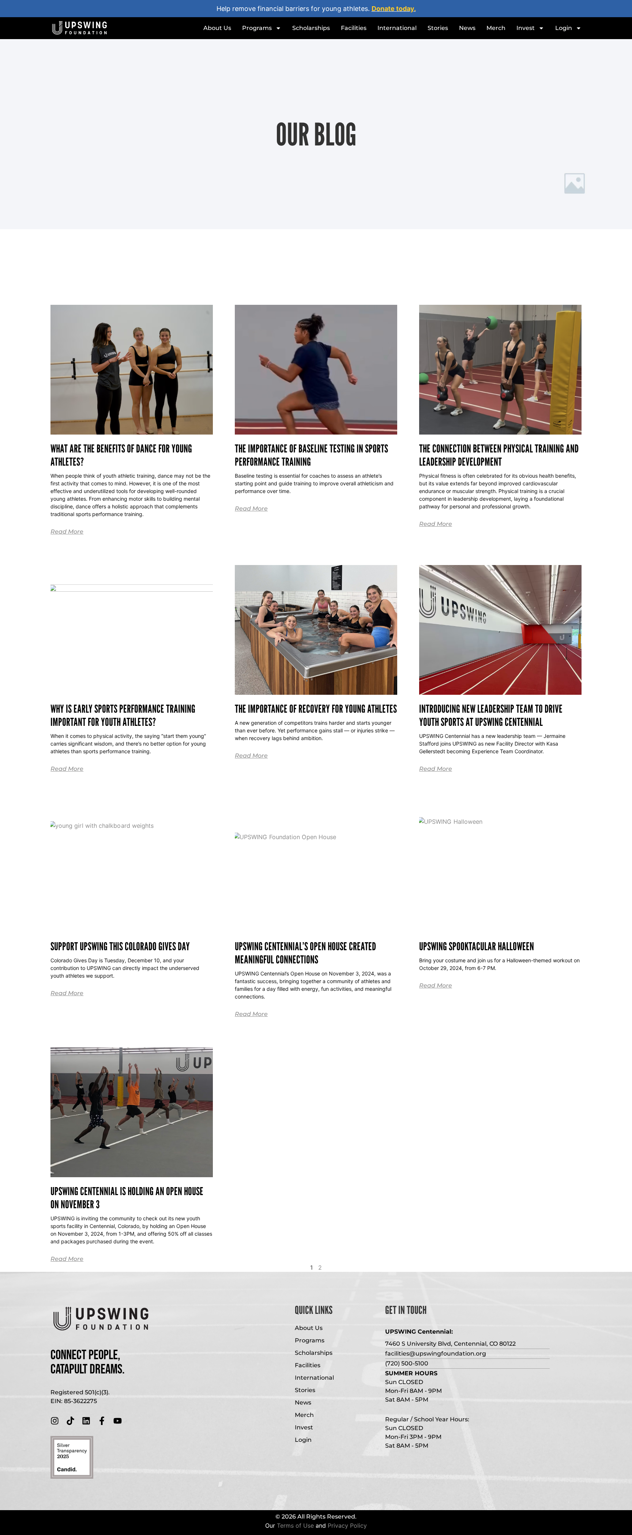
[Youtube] (117, 1421)
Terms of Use (295, 1525)
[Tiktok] (70, 1421)
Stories (438, 27)
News (467, 27)
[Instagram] (54, 1421)
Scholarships (311, 27)
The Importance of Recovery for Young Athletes (316, 708)
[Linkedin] (86, 1421)
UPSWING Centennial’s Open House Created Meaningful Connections (305, 953)
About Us (217, 27)
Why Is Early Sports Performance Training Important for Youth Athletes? (122, 715)
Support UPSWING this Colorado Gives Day (120, 946)
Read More (66, 531)
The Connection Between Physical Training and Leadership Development (499, 455)
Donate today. (394, 8)
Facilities (353, 27)
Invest (525, 27)
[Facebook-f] (102, 1421)
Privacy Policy (347, 1525)
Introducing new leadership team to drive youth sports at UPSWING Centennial (491, 715)
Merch (495, 27)
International (397, 27)
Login (563, 27)
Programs (257, 27)
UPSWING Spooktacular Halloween (476, 946)
